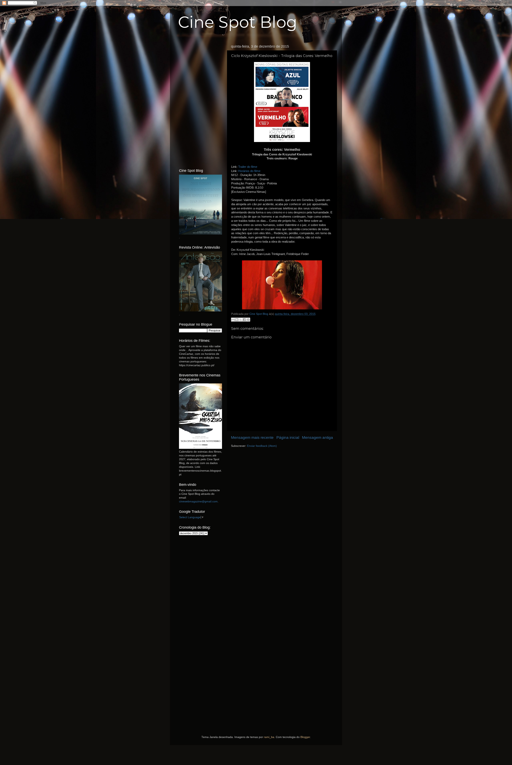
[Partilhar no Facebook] (244, 320)
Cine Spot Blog (237, 22)
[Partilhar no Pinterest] (248, 320)
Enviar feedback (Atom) (262, 445)
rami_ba (269, 737)
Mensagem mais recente (252, 437)
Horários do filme (249, 171)
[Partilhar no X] (241, 320)
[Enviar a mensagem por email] (233, 320)
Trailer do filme (247, 166)
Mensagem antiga (317, 437)
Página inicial (287, 437)
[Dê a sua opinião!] (237, 320)
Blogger (305, 737)
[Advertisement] (200, 103)
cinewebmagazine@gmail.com (198, 501)
